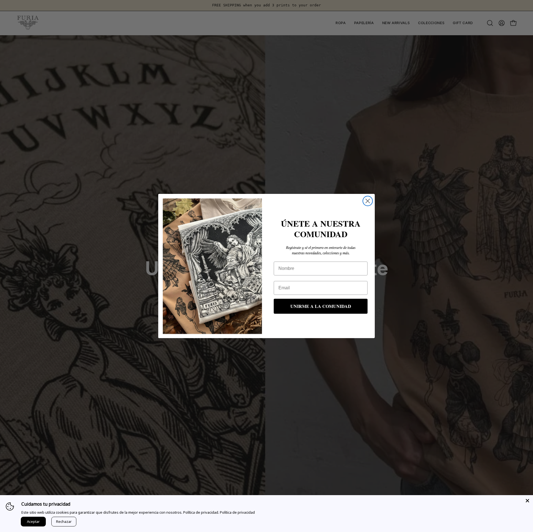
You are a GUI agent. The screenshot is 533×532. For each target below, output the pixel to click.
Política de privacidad (237, 512)
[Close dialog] (368, 201)
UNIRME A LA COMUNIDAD (320, 306)
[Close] (527, 500)
